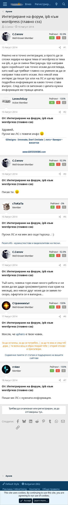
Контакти (34, 489)
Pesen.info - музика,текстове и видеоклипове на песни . (31, 243)
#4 (64, 216)
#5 (64, 265)
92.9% (63, 34)
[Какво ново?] (56, 4)
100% (62, 98)
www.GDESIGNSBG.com (34, 151)
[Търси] (63, 4)
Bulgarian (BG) (32, 484)
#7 (64, 380)
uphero (20, 334)
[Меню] (5, 4)
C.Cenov (9, 26)
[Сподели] (59, 47)
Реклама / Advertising (15, 489)
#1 (64, 47)
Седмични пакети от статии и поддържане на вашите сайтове (34, 356)
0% (62, 203)
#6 (64, 316)
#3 (64, 174)
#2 (64, 112)
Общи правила (50, 489)
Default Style (12, 484)
